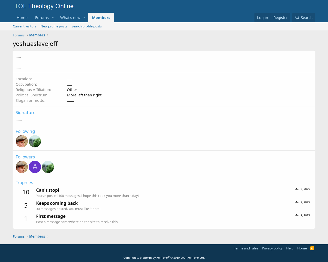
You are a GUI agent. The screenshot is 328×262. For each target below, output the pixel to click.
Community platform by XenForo (164, 257)
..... (69, 78)
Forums (42, 17)
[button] (52, 17)
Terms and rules (246, 248)
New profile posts (53, 26)
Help (289, 248)
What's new (70, 17)
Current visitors (24, 26)
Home (22, 17)
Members (101, 17)
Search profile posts (86, 26)
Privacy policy (272, 248)
